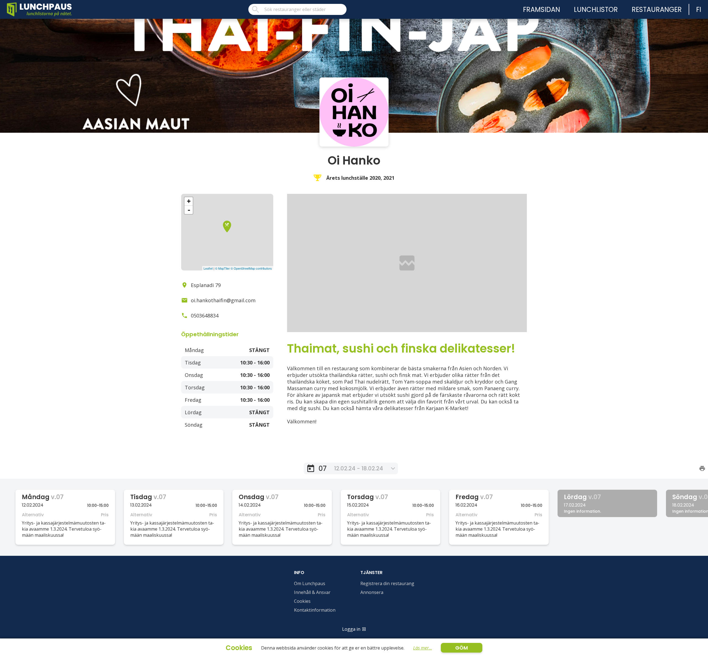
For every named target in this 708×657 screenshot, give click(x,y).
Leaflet (208, 268)
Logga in (351, 629)
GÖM (461, 647)
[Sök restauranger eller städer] (297, 9)
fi (698, 9)
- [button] (189, 210)
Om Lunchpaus (309, 583)
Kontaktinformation (314, 610)
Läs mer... (422, 648)
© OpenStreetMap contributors (251, 268)
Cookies (302, 601)
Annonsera (371, 592)
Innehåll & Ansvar (312, 592)
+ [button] (189, 201)
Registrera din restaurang (387, 583)
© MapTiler (222, 268)
